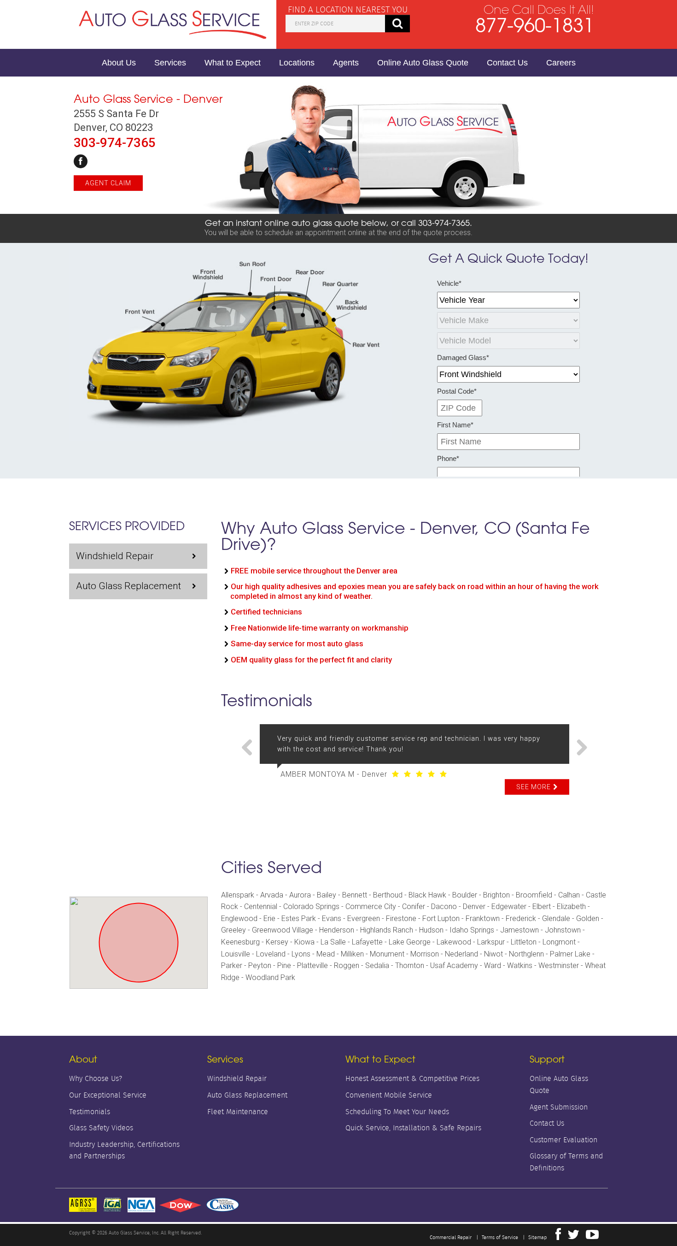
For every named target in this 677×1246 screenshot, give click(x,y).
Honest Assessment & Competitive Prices (412, 1078)
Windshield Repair (114, 555)
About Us (119, 62)
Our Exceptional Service (107, 1095)
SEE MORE (533, 787)
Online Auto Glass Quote (422, 62)
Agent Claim (108, 183)
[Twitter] (573, 1236)
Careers (561, 62)
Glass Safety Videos (101, 1127)
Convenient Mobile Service (388, 1095)
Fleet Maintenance (237, 1111)
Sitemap (537, 1237)
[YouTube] (592, 1236)
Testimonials (89, 1111)
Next (578, 748)
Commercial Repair (451, 1237)
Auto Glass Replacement (128, 585)
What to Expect (232, 62)
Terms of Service (500, 1237)
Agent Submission (559, 1107)
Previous (250, 748)
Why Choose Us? (95, 1078)
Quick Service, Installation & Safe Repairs (413, 1127)
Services (170, 62)
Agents (346, 62)
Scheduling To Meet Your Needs (397, 1111)
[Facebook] (81, 161)
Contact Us (507, 62)
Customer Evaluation (563, 1139)
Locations (297, 62)
